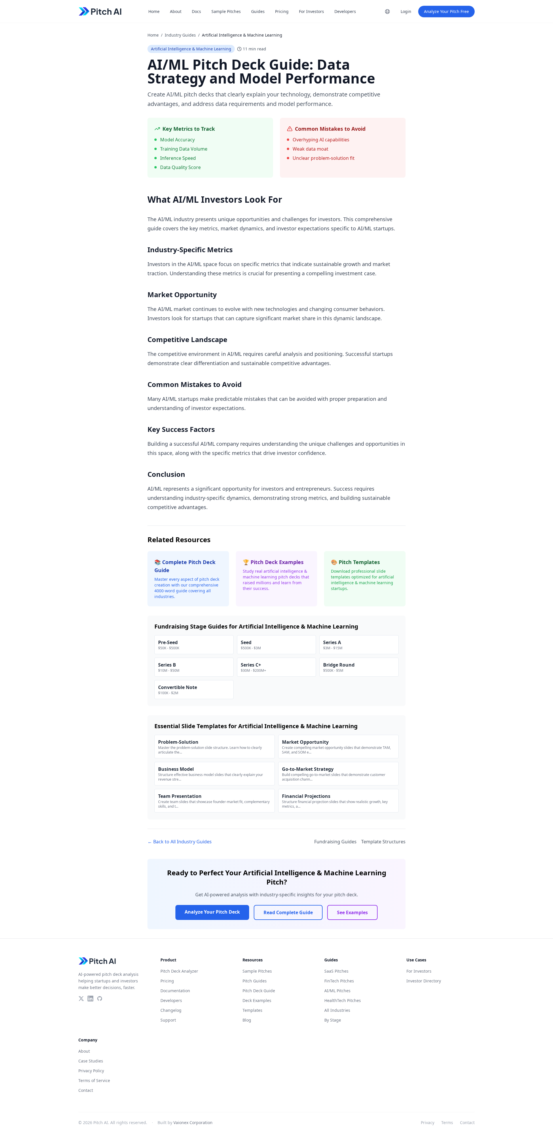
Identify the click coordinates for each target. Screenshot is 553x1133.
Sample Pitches (226, 11)
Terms (447, 1122)
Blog (247, 1020)
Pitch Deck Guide (259, 990)
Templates (252, 1010)
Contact (85, 1090)
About (175, 11)
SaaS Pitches (336, 971)
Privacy (427, 1122)
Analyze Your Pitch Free (446, 11)
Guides (258, 11)
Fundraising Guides (335, 841)
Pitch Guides (255, 981)
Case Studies (90, 1061)
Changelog (170, 1010)
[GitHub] (100, 998)
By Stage (332, 1020)
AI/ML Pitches (337, 990)
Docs (196, 11)
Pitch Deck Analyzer (179, 971)
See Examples (352, 912)
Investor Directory (423, 981)
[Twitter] (81, 998)
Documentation (175, 990)
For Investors (311, 11)
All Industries (337, 1010)
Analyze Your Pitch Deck (212, 912)
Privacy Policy (91, 1070)
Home (154, 11)
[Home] (100, 11)
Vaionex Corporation (193, 1122)
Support (168, 1020)
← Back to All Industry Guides (179, 841)
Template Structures (383, 841)
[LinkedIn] (90, 998)
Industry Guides (180, 35)
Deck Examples (257, 1000)
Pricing (282, 11)
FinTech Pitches (339, 981)
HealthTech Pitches (342, 1000)
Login (406, 11)
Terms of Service (94, 1080)
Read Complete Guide (288, 912)
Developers (345, 11)
